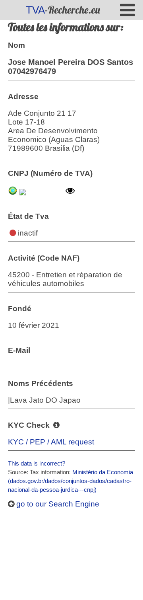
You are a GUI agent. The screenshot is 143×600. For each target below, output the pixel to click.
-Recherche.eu (63, 9)
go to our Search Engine (56, 504)
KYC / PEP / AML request (51, 442)
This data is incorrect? (36, 463)
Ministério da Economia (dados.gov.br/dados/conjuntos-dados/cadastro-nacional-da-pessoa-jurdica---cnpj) (70, 481)
